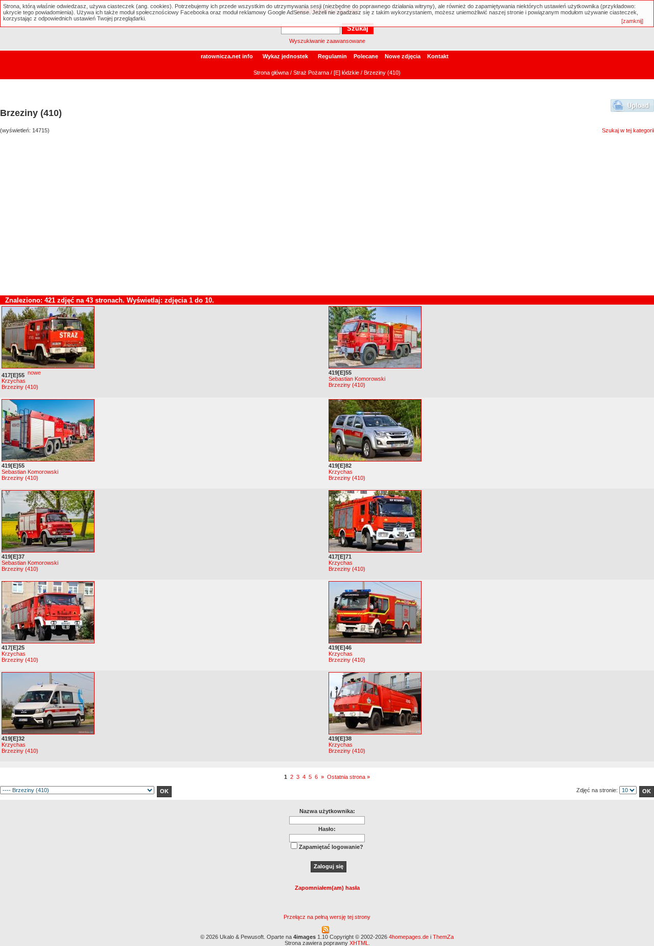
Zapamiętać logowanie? (331, 847)
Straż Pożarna (311, 73)
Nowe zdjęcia (403, 56)
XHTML (358, 943)
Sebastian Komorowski (357, 379)
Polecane (366, 56)
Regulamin (332, 56)
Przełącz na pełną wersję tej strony (327, 917)
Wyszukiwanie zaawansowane (327, 41)
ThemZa (443, 937)
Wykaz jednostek (285, 56)
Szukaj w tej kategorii (628, 130)
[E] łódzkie (346, 73)
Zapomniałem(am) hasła (327, 888)
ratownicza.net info (227, 56)
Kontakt (438, 56)
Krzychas (14, 381)
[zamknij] (632, 21)
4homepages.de (409, 937)
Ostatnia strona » (348, 777)
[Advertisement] (327, 218)
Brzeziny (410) (20, 387)
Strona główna (271, 73)
